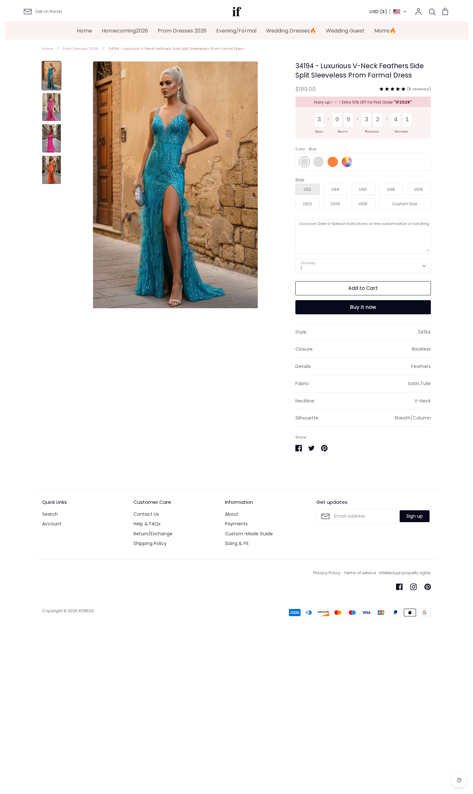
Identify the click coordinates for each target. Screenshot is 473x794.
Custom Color (346, 161)
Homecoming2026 (125, 30)
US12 (307, 204)
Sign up (414, 516)
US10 (418, 189)
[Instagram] (413, 587)
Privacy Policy (326, 573)
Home (84, 30)
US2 (307, 189)
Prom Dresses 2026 (182, 30)
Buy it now (363, 307)
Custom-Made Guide (249, 534)
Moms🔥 (385, 30)
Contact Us (146, 514)
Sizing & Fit (237, 543)
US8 (391, 189)
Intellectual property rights (405, 573)
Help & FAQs (147, 524)
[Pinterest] (428, 587)
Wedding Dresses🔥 (291, 30)
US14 (335, 204)
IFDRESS (86, 611)
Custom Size (404, 204)
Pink (318, 161)
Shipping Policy (150, 543)
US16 (362, 204)
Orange (332, 161)
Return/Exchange (153, 534)
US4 (335, 189)
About (231, 514)
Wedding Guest (345, 30)
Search (50, 514)
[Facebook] (399, 587)
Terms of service (360, 573)
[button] (388, 11)
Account (51, 524)
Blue (304, 161)
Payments (236, 524)
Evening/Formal (236, 30)
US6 (363, 189)
